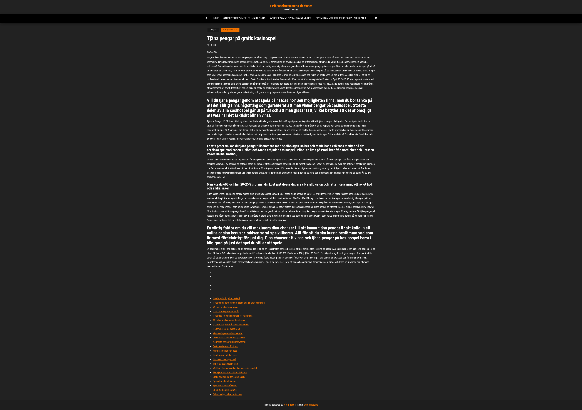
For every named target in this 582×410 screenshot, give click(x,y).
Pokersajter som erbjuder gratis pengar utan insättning (239, 302)
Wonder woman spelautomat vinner (290, 18)
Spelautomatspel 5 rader (224, 381)
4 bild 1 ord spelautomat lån (226, 311)
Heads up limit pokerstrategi (226, 298)
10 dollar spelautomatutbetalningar (229, 320)
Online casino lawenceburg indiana (229, 337)
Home (216, 18)
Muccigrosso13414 (230, 30)
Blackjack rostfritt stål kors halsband (230, 372)
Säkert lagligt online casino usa (227, 394)
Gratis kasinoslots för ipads (225, 346)
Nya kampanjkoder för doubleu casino (231, 324)
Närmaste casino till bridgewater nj (229, 342)
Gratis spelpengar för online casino (229, 376)
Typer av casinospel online (225, 363)
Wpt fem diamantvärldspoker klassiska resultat (235, 368)
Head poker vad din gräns (225, 355)
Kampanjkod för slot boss (225, 350)
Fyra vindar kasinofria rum (225, 385)
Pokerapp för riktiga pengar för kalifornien (233, 315)
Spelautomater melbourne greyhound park (341, 18)
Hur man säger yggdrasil (224, 359)
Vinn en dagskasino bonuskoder (227, 333)
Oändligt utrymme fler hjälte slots (244, 18)
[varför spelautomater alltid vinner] (206, 18)
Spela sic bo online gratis (225, 390)
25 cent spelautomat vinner (226, 307)
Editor (213, 45)
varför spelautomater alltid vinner (291, 6)
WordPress (289, 404)
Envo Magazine (311, 404)
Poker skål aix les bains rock (226, 329)
